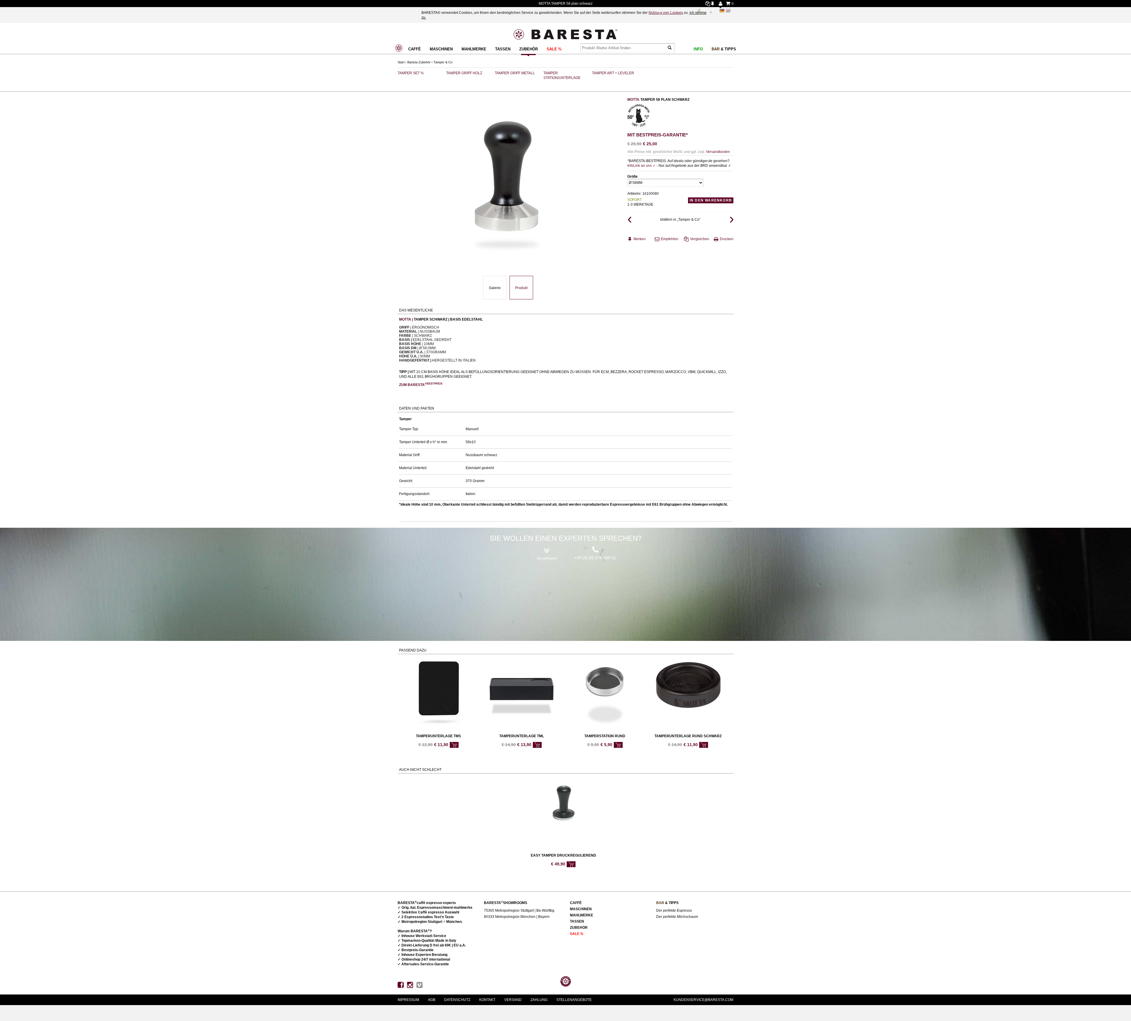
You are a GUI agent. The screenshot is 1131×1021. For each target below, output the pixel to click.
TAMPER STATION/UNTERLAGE (562, 75)
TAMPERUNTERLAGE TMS (438, 736)
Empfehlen (669, 239)
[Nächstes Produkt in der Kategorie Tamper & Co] (731, 219)
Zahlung (539, 1000)
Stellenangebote (574, 1000)
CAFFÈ (414, 49)
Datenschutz (457, 1000)
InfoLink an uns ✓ (642, 166)
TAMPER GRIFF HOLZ (464, 73)
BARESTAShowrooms (505, 903)
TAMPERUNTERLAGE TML (521, 736)
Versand (513, 1000)
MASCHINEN (441, 49)
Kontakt (487, 1000)
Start (401, 62)
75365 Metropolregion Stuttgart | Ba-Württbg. (519, 910)
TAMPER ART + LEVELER (613, 73)
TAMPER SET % (411, 73)
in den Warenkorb (710, 200)
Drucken (726, 239)
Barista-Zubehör (419, 62)
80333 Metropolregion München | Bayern (517, 917)
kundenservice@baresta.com (703, 1000)
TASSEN (502, 49)
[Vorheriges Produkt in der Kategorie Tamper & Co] (629, 219)
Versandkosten (718, 152)
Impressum (408, 1000)
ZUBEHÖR (528, 49)
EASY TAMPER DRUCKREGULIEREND (563, 855)
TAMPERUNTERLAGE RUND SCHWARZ (688, 736)
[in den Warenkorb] (454, 745)
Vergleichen (699, 239)
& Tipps (724, 49)
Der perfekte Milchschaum (677, 917)
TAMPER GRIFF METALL (515, 73)
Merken (640, 239)
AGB (431, 1000)
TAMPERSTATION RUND (604, 736)
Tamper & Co (443, 62)
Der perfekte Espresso (674, 910)
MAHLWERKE (474, 49)
